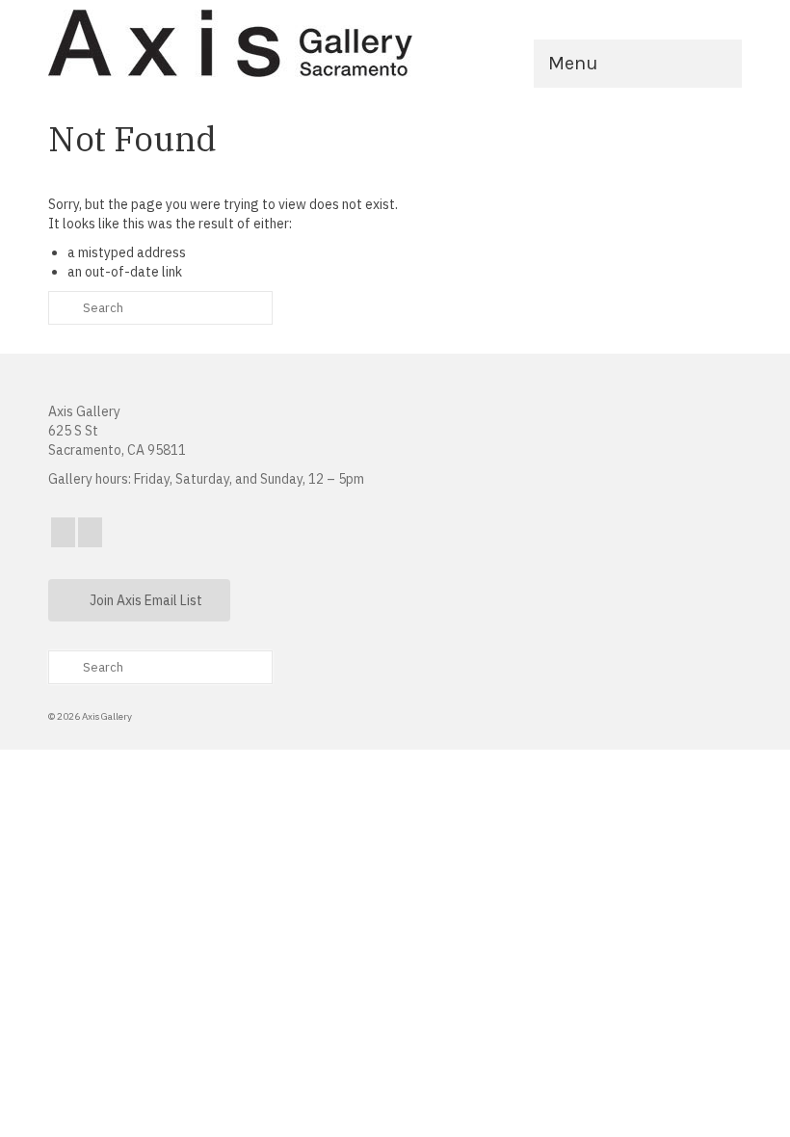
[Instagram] (90, 532)
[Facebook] (63, 532)
